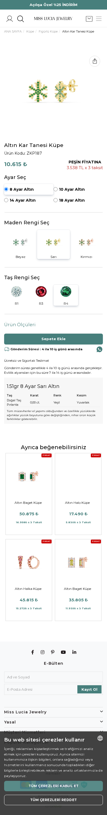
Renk (57, 395)
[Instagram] (42, 652)
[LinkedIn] (74, 652)
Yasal (10, 722)
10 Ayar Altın (72, 189)
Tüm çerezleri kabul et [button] (54, 786)
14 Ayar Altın (23, 200)
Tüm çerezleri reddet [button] (53, 800)
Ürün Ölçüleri (20, 324)
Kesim (81, 395)
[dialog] (53, 773)
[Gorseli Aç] (53, 91)
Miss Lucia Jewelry (25, 712)
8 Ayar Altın (22, 189)
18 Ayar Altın (72, 200)
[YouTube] (63, 652)
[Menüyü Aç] (99, 19)
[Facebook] (33, 652)
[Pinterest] (52, 652)
